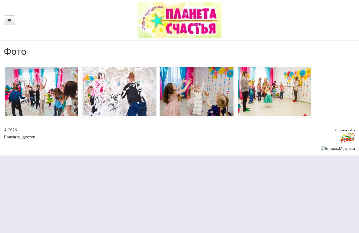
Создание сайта (345, 130)
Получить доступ (19, 137)
